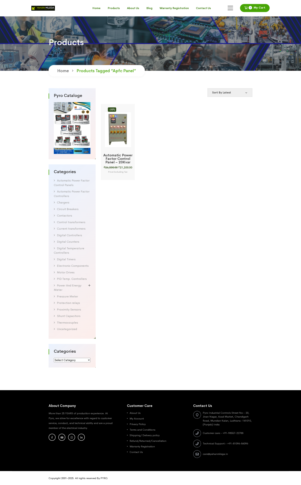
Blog (149, 8)
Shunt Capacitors (68, 316)
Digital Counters (68, 242)
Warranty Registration (174, 8)
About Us (133, 8)
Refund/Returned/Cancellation (148, 440)
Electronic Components (73, 266)
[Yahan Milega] (43, 8)
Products (114, 8)
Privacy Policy (138, 424)
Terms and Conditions (142, 429)
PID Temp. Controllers (72, 279)
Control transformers (71, 222)
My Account (137, 418)
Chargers (63, 202)
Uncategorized (67, 329)
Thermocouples (67, 322)
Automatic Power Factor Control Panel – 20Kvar (118, 158)
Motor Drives (66, 272)
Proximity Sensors (69, 309)
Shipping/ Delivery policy (145, 435)
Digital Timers (66, 259)
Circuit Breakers (68, 209)
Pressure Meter (67, 296)
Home (96, 8)
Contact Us (203, 8)
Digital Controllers (69, 235)
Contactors (64, 215)
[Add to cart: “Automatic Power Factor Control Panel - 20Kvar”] (113, 143)
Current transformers (71, 228)
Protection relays (68, 303)
